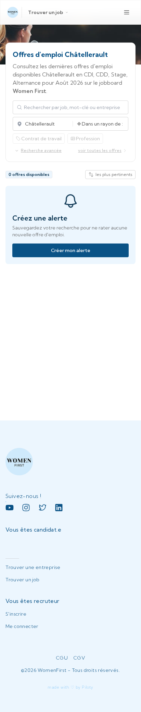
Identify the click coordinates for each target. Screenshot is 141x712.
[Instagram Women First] (26, 507)
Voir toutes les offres (99, 150)
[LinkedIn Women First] (59, 507)
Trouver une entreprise (33, 567)
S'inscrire (15, 614)
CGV (79, 658)
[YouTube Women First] (9, 507)
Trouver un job (45, 12)
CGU (62, 658)
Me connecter (21, 626)
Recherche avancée (41, 150)
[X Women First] (42, 507)
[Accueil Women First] (12, 12)
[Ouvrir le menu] (126, 12)
